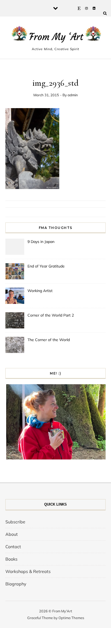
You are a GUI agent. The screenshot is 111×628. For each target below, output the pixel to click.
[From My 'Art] (55, 35)
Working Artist (40, 290)
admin (73, 95)
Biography (15, 583)
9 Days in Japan (40, 241)
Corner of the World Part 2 (50, 315)
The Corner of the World (48, 339)
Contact (13, 546)
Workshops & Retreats (28, 571)
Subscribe (15, 521)
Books (11, 559)
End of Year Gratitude (46, 266)
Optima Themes (71, 618)
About (11, 534)
